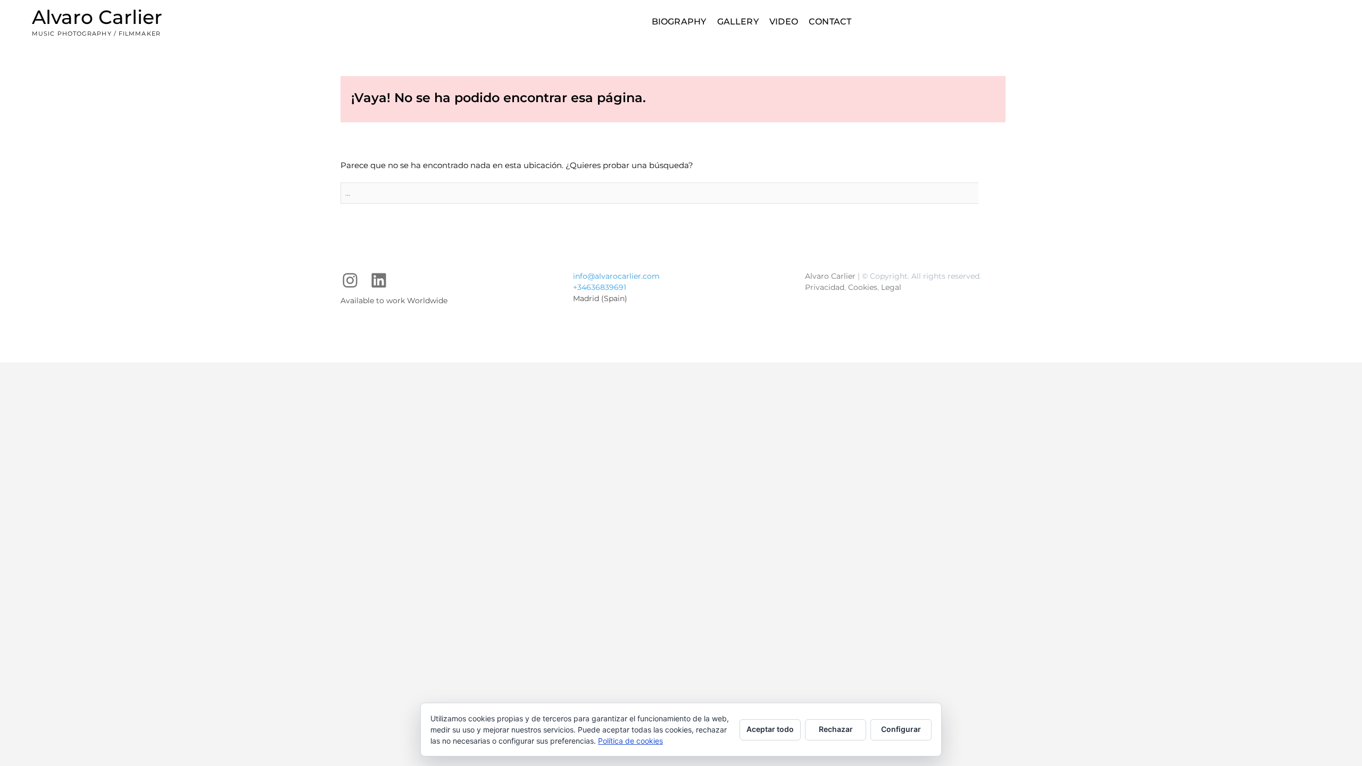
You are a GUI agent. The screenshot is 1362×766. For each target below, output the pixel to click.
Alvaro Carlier (97, 17)
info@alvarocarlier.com (616, 276)
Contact (830, 21)
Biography (679, 21)
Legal (891, 287)
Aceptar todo (770, 729)
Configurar (901, 729)
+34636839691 (599, 287)
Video (783, 21)
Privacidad (824, 287)
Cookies (862, 287)
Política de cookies (630, 740)
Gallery (738, 21)
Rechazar (836, 729)
